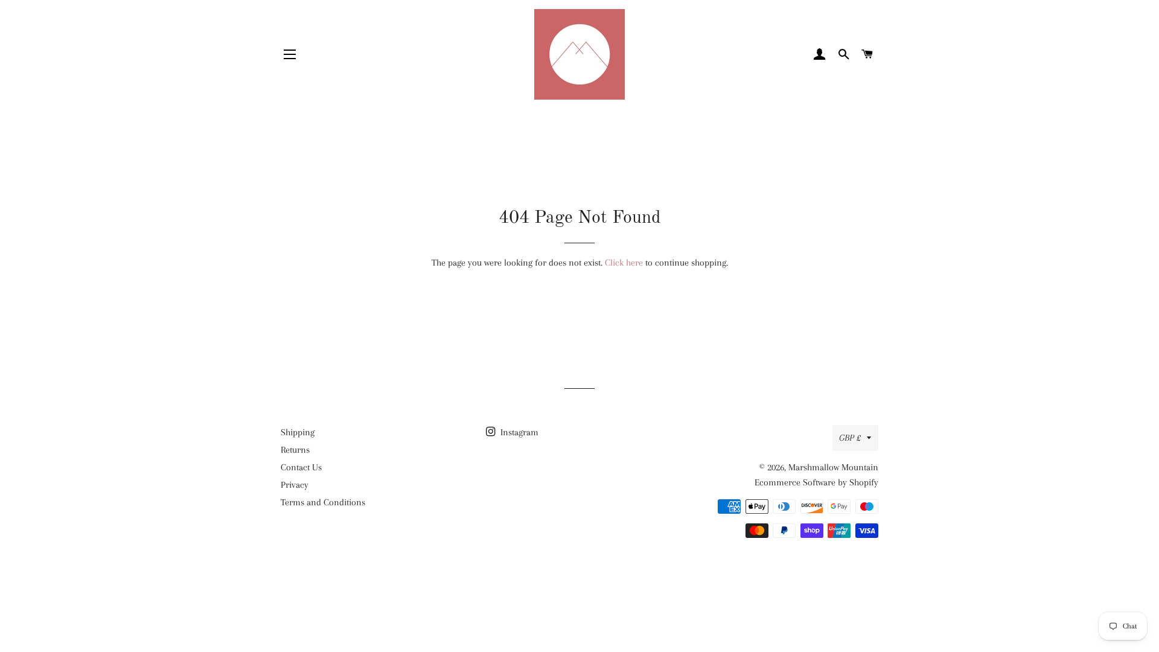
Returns (295, 449)
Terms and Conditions (323, 502)
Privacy (294, 484)
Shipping (297, 432)
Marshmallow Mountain (833, 467)
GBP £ (850, 437)
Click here (624, 262)
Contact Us (301, 467)
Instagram (518, 432)
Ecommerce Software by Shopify (816, 482)
